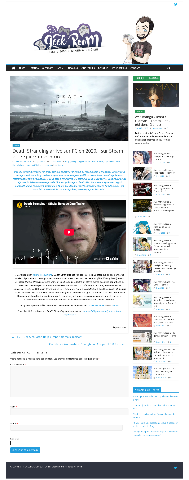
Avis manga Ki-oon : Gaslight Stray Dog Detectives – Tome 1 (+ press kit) (165, 267)
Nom (13, 406)
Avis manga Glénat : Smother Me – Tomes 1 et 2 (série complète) (165, 319)
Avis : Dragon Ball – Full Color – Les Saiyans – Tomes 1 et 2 (165, 371)
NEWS (16, 145)
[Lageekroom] (94, 15)
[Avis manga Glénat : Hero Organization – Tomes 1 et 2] (142, 184)
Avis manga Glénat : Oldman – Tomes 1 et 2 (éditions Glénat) (153, 120)
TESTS (22, 68)
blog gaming (70, 161)
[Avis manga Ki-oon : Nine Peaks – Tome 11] (142, 168)
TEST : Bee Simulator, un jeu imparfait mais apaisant (47, 337)
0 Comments (55, 161)
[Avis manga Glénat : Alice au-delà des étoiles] (142, 222)
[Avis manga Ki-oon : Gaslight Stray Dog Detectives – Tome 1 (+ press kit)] (142, 261)
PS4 (54, 165)
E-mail (14, 423)
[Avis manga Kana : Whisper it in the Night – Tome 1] (142, 152)
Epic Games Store (113, 161)
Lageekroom (40, 161)
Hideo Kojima (18, 165)
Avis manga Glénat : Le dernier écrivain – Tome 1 (165, 336)
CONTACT (135, 68)
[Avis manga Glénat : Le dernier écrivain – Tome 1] (142, 331)
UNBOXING (72, 68)
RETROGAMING (119, 68)
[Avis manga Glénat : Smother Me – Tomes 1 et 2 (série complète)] (142, 315)
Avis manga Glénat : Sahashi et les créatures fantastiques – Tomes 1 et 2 (165, 301)
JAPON (60, 68)
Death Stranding (97, 161)
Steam (60, 165)
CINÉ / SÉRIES (88, 68)
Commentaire (18, 364)
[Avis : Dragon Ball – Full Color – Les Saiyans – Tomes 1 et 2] (142, 367)
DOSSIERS (103, 68)
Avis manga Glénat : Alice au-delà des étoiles (163, 227)
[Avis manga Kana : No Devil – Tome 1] (142, 280)
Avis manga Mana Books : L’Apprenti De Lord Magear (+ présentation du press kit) (164, 207)
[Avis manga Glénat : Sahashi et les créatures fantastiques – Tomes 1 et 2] (142, 296)
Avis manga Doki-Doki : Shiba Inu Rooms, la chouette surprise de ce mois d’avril (165, 354)
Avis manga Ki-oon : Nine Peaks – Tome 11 (164, 171)
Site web (14, 438)
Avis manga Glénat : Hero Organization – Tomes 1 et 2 (163, 188)
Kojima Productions (42, 274)
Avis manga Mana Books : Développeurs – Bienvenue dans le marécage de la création (165, 246)
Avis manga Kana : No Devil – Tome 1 (164, 283)
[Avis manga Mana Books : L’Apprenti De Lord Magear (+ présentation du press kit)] (142, 200)
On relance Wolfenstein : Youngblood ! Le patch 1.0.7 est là (88, 344)
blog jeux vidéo (83, 161)
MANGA (35, 68)
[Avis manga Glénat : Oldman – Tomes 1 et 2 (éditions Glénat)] (156, 84)
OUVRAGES (47, 68)
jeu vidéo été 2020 (32, 165)
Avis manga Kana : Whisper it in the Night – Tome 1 (165, 156)
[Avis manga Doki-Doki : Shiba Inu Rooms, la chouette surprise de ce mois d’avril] (142, 348)
